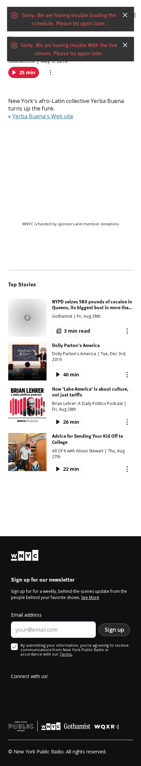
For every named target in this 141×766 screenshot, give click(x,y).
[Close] (125, 15)
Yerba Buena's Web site (42, 116)
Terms (66, 654)
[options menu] (50, 72)
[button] (70, 318)
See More (90, 597)
